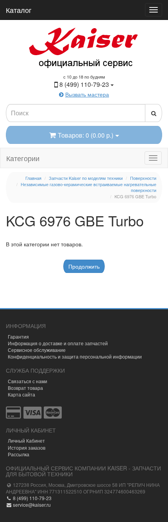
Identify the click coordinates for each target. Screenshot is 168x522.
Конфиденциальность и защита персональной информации (75, 356)
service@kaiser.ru (31, 504)
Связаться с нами (27, 381)
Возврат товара (25, 387)
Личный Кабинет (26, 440)
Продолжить (84, 266)
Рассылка (18, 454)
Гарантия (18, 336)
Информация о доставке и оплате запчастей (58, 343)
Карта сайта (21, 394)
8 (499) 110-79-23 (32, 498)
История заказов (26, 447)
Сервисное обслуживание (37, 349)
